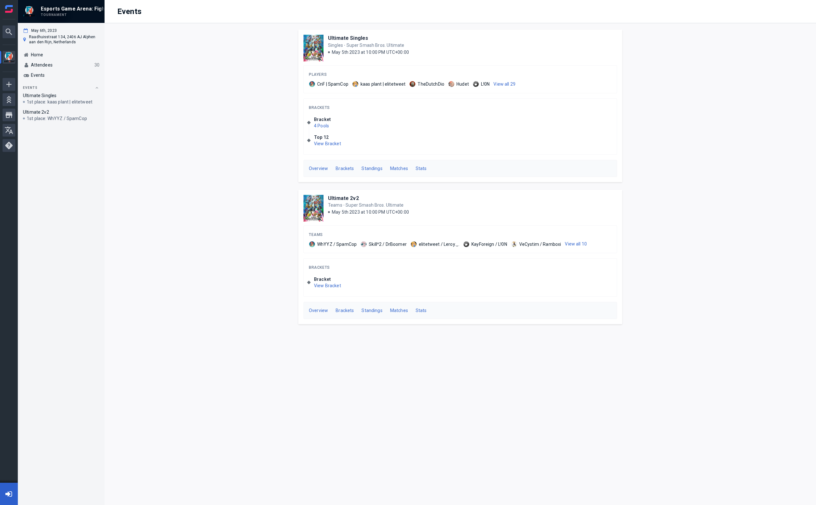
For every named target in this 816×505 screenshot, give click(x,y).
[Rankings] (9, 99)
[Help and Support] (9, 145)
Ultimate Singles (348, 38)
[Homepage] (9, 9)
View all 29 (504, 84)
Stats (421, 168)
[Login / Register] (9, 494)
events (30, 87)
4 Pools (321, 125)
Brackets (319, 107)
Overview (318, 168)
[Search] (9, 31)
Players (318, 74)
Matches (399, 168)
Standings (371, 168)
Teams (316, 234)
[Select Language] (9, 130)
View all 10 (576, 243)
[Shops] (9, 115)
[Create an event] (9, 84)
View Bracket (327, 143)
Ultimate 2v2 (343, 198)
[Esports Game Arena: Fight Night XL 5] (9, 58)
